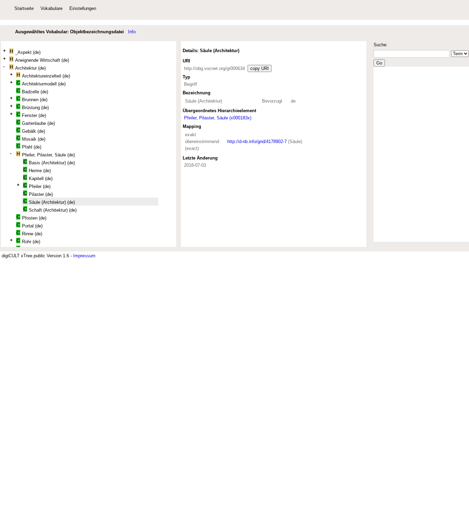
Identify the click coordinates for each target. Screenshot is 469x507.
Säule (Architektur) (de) (52, 202)
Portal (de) (32, 225)
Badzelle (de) (35, 91)
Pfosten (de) (34, 218)
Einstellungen (82, 8)
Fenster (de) (34, 115)
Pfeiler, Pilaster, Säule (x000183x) (217, 117)
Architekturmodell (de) (44, 83)
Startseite (24, 8)
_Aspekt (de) (28, 52)
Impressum (84, 255)
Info (132, 31)
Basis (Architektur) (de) (52, 162)
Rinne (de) (32, 233)
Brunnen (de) (34, 99)
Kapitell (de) (41, 178)
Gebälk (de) (33, 131)
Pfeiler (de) (39, 186)
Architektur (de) (30, 68)
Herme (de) (40, 170)
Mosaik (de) (33, 139)
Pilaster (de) (41, 194)
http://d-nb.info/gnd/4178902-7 (257, 141)
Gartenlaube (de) (38, 123)
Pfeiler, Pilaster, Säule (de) (48, 154)
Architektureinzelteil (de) (46, 76)
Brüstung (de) (35, 107)
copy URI (259, 68)
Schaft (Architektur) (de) (53, 210)
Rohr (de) (31, 241)
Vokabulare (51, 8)
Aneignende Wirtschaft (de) (42, 60)
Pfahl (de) (31, 147)
